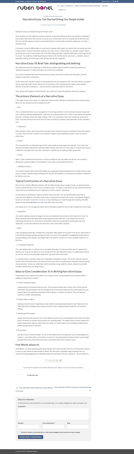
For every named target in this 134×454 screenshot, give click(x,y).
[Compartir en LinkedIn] (60, 360)
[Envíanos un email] (117, 1)
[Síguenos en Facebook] (112, 1)
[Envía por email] (53, 360)
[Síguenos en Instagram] (113, 1)
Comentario (22, 406)
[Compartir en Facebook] (46, 360)
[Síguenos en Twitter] (115, 1)
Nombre (21, 423)
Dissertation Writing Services (53, 16)
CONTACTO (62, 10)
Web (68, 423)
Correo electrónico (49, 423)
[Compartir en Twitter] (50, 360)
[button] (106, 1)
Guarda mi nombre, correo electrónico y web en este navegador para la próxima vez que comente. (50, 432)
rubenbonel (62, 25)
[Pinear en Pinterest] (57, 360)
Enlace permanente (77, 367)
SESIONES (105, 6)
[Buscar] (58, 6)
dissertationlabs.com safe (35, 202)
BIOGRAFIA (69, 6)
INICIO (63, 6)
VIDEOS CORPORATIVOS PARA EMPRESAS (87, 6)
